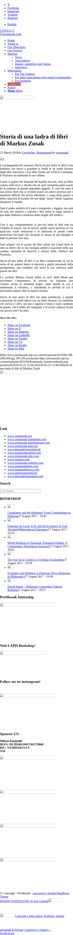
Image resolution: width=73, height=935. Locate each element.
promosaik (62, 152)
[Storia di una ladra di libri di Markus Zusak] (17, 98)
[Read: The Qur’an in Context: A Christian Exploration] (10, 554)
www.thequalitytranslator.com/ (25, 476)
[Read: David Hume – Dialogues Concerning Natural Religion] (10, 581)
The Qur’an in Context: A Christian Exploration (35, 559)
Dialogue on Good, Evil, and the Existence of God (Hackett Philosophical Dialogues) (37, 528)
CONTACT (7, 30)
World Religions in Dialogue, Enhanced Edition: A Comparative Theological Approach (37, 544)
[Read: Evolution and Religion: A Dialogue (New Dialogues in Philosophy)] (10, 567)
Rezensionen (44, 152)
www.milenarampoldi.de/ (22, 472)
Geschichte (28, 152)
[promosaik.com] (10, 34)
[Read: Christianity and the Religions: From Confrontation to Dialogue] (10, 507)
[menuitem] (40, 24)
